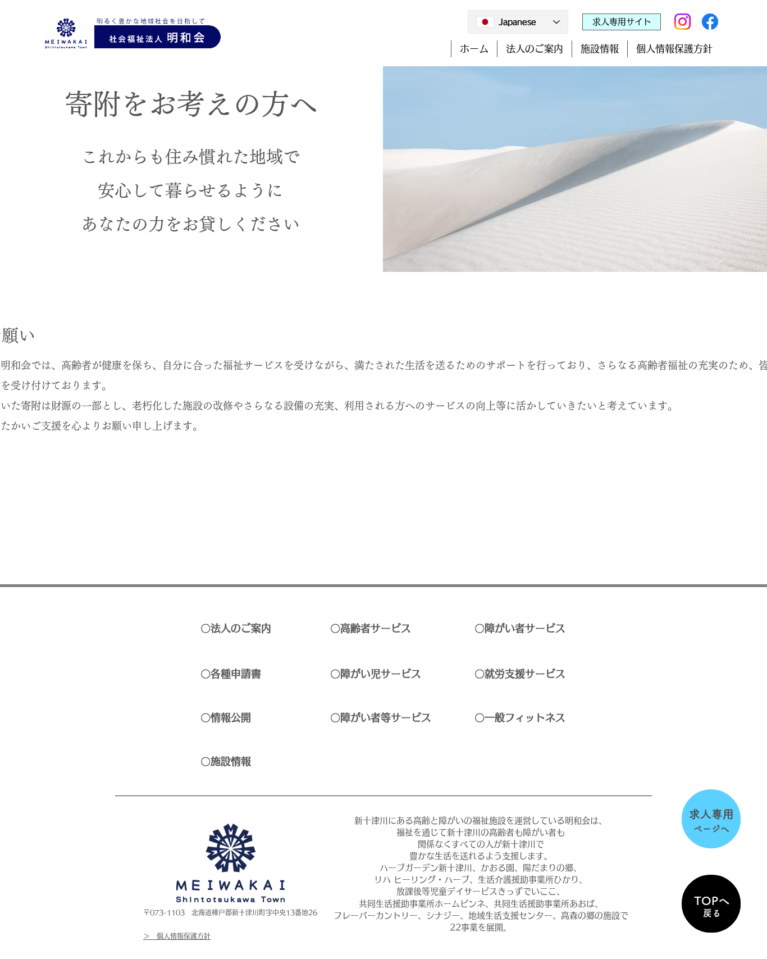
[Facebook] (710, 22)
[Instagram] (682, 22)
